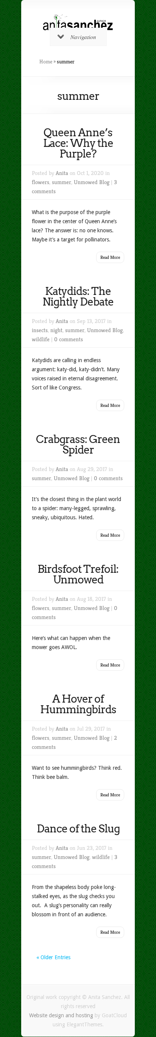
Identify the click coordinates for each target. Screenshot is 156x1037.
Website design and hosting (61, 1015)
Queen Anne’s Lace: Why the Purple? (78, 143)
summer (61, 182)
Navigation (83, 37)
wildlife (41, 339)
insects (40, 330)
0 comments (68, 339)
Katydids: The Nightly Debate (78, 296)
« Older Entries (53, 957)
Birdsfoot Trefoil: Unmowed (78, 574)
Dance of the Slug (78, 828)
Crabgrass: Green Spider (78, 444)
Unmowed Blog (91, 182)
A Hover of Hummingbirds (78, 704)
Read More (110, 257)
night (56, 330)
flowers (40, 182)
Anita (62, 173)
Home (45, 61)
